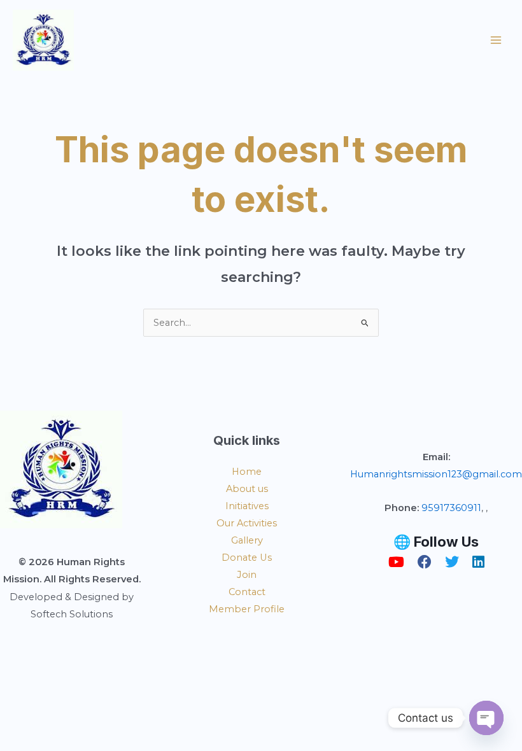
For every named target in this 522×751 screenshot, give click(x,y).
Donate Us (247, 557)
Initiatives (247, 506)
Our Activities (246, 523)
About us (247, 489)
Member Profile (247, 609)
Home (247, 471)
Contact (247, 592)
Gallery (247, 540)
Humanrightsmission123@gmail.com (436, 474)
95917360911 (451, 508)
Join (247, 574)
